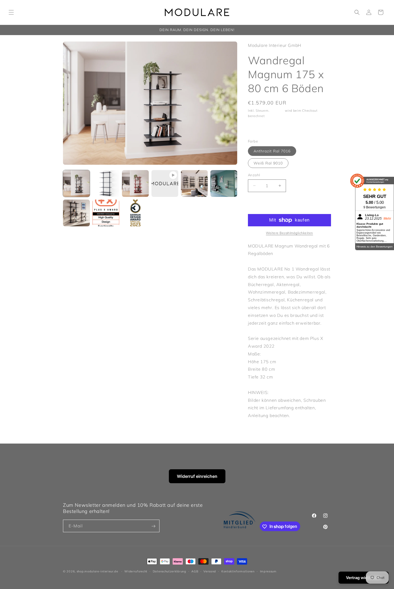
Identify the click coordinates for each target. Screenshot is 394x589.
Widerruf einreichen (197, 476)
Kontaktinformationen (238, 571)
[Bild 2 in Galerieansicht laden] (105, 183)
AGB (194, 571)
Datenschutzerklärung (169, 571)
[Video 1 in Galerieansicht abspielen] (164, 183)
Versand (277, 110)
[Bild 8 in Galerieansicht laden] (105, 213)
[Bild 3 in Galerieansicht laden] (135, 183)
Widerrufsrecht (135, 571)
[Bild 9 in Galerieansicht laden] (135, 213)
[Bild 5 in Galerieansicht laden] (194, 183)
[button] (11, 12)
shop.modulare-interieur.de (97, 571)
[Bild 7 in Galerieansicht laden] (76, 213)
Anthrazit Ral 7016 (272, 151)
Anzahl (254, 175)
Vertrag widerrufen (363, 577)
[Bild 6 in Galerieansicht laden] (223, 183)
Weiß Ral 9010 (268, 163)
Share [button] (258, 128)
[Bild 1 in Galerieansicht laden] (76, 183)
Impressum (268, 571)
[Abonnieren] (153, 526)
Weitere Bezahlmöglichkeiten (289, 233)
